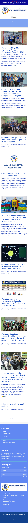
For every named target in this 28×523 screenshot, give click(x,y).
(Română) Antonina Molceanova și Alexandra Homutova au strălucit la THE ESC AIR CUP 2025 (13, 302)
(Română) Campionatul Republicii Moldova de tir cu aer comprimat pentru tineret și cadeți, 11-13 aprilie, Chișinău (13, 337)
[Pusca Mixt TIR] (14, 324)
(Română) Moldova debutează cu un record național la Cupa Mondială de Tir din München (13, 266)
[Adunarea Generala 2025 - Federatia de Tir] (14, 162)
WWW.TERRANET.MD (19, 516)
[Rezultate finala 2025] (14, 288)
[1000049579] (14, 79)
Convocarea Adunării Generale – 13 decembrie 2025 (13, 174)
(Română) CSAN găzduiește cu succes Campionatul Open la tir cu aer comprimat (13, 139)
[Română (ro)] (12, 1)
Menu (15, 17)
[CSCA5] (14, 125)
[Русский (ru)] (16, 1)
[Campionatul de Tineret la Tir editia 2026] (14, 38)
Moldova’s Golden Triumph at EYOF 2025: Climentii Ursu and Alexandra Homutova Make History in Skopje (13, 219)
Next (24, 418)
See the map (6, 504)
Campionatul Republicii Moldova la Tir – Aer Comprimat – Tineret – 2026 (12, 50)
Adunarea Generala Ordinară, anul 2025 (12, 405)
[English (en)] (14, 1)
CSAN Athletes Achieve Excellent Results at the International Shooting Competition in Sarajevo (11, 92)
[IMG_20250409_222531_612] (14, 361)
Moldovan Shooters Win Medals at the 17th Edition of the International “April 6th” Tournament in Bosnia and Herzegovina (13, 377)
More (15, 65)
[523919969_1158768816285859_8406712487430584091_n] (14, 204)
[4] (14, 253)
